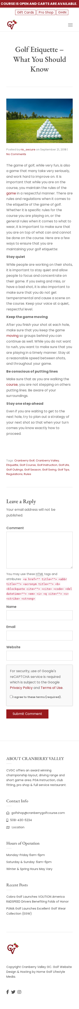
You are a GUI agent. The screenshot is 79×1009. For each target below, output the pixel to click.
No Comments (16, 154)
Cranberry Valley (47, 460)
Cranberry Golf (24, 460)
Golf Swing (49, 470)
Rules (27, 474)
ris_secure (28, 149)
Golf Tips (63, 470)
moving (12, 335)
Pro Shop (46, 12)
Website (13, 647)
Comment (15, 528)
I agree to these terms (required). (37, 697)
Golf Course (28, 465)
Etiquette (12, 465)
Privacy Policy (21, 687)
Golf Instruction (47, 465)
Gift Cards (25, 12)
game (11, 193)
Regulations (14, 474)
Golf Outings (14, 470)
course (12, 384)
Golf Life (64, 465)
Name (11, 606)
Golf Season (32, 470)
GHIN (62, 12)
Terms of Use (52, 687)
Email (10, 626)
